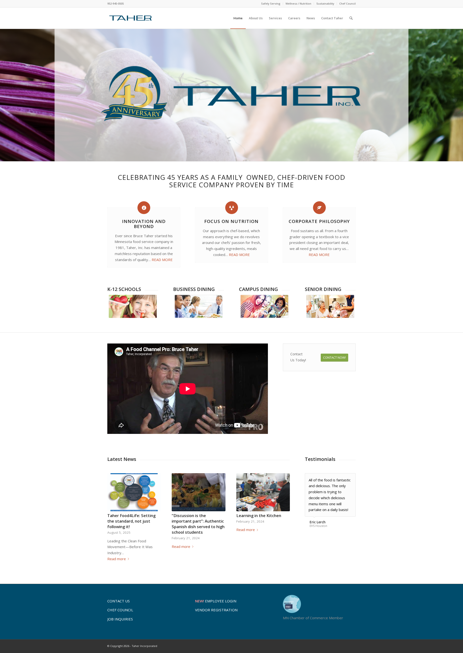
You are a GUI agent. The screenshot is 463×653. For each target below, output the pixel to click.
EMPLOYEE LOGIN (215, 601)
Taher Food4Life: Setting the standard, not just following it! (131, 521)
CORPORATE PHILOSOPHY (319, 221)
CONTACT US (118, 601)
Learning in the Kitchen (258, 515)
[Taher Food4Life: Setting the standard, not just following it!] (134, 492)
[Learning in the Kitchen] (263, 492)
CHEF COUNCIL (120, 609)
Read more (116, 558)
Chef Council (347, 3)
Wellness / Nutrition (298, 3)
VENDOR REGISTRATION (216, 609)
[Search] (351, 18)
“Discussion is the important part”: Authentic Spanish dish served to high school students (198, 524)
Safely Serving (270, 3)
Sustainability (325, 3)
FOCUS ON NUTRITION (231, 221)
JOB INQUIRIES (120, 619)
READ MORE (162, 259)
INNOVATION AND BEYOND (144, 223)
